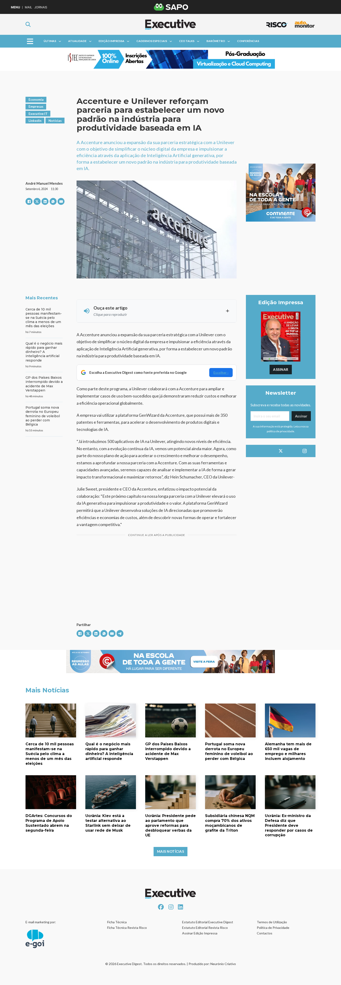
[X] (37, 201)
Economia (36, 99)
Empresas (36, 106)
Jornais (40, 7)
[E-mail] (61, 201)
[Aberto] (30, 41)
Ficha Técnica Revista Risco (127, 928)
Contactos (264, 933)
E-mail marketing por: (41, 922)
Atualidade (77, 41)
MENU (15, 7)
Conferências (248, 41)
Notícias (55, 121)
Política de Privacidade (273, 928)
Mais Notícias (170, 851)
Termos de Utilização (272, 922)
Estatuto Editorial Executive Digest (207, 922)
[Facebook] (29, 201)
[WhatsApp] (53, 201)
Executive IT (38, 114)
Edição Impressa (111, 41)
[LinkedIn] (45, 201)
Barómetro (215, 41)
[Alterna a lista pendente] (59, 41)
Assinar (280, 369)
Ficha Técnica (117, 922)
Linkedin (35, 121)
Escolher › (220, 373)
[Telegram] (119, 633)
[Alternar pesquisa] (28, 24)
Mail (28, 7)
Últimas (50, 41)
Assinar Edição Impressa (199, 933)
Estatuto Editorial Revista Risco (205, 928)
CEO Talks (186, 41)
